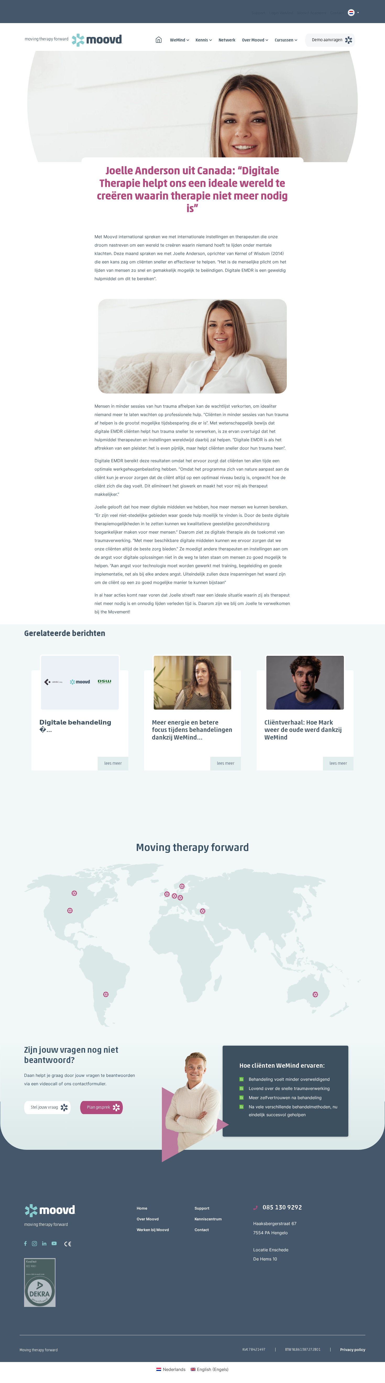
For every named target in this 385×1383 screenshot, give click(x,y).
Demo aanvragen (327, 40)
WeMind (177, 40)
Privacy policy (352, 1349)
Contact (337, 12)
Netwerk (227, 40)
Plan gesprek (98, 1107)
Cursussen (284, 40)
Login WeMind (281, 12)
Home (142, 1208)
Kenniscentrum (208, 1219)
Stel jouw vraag (44, 1107)
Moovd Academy (311, 12)
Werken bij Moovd (153, 1229)
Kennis (202, 40)
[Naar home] (159, 39)
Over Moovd (253, 40)
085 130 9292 (282, 1208)
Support (258, 12)
